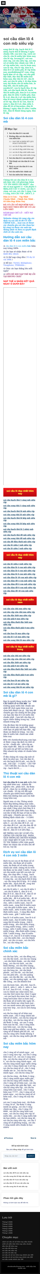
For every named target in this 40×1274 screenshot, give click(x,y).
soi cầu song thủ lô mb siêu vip (18, 514)
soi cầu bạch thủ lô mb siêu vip (19, 511)
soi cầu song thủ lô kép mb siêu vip (17, 1176)
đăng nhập (17, 1149)
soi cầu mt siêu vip (9, 1253)
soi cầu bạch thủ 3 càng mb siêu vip (19, 501)
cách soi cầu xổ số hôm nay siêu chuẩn (17, 1242)
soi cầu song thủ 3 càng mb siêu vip (19, 506)
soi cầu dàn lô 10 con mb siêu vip (16, 1183)
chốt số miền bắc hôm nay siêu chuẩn (16, 1244)
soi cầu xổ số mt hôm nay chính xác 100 (17, 1257)
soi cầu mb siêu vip (9, 1250)
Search (31, 1156)
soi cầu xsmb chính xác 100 (12, 1259)
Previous (9, 1138)
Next (33, 1138)
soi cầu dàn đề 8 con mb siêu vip (16, 1173)
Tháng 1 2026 (7, 1233)
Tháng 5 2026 (7, 1224)
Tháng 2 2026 (7, 1231)
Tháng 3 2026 (7, 1228)
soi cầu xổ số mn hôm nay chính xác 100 (17, 1255)
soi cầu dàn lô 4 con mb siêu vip (15, 1180)
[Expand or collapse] (34, 129)
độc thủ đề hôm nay (9, 1246)
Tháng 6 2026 (7, 1222)
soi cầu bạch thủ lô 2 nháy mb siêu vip (18, 530)
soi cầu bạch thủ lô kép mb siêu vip (19, 519)
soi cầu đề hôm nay (9, 1248)
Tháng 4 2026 (7, 1226)
